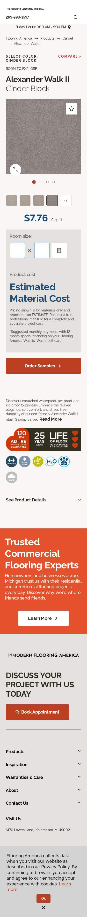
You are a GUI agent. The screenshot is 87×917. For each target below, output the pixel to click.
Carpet (68, 38)
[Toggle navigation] (76, 17)
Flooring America (19, 38)
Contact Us (17, 803)
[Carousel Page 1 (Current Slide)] (34, 182)
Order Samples (40, 365)
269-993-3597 (17, 17)
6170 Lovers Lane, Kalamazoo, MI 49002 (38, 830)
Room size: (21, 236)
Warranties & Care (24, 777)
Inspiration (17, 764)
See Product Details (26, 499)
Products (47, 38)
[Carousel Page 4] (53, 182)
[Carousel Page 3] (47, 182)
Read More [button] (50, 419)
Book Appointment (40, 712)
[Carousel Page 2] (41, 182)
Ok (43, 898)
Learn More (39, 618)
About (12, 790)
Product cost (22, 274)
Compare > (69, 56)
